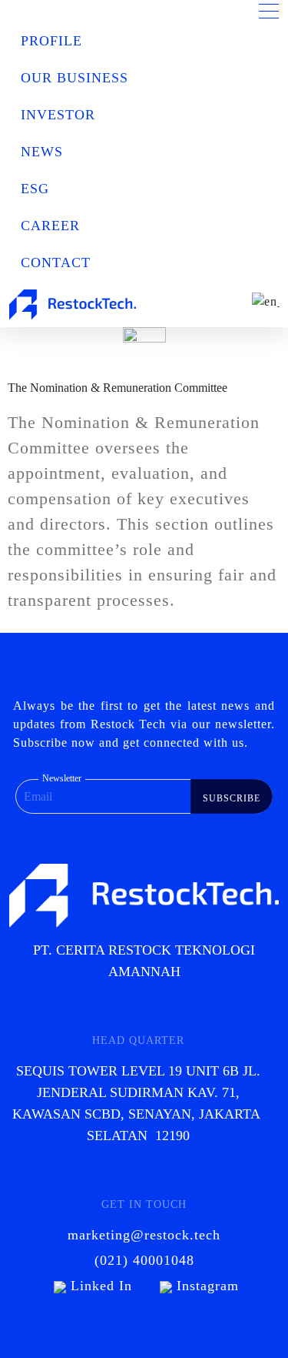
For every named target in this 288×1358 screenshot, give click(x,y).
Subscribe (231, 798)
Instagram (205, 1285)
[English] (263, 301)
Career (50, 225)
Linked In (101, 1285)
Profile (51, 40)
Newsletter (61, 778)
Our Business (74, 77)
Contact (56, 262)
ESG (35, 188)
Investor (58, 114)
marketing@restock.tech (144, 1235)
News (42, 151)
